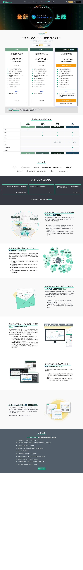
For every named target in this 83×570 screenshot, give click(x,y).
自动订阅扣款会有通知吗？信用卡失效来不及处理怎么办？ (31, 456)
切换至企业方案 (41, 34)
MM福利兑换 (16, 110)
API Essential (48, 437)
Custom (53, 437)
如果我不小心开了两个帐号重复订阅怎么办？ (28, 459)
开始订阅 (16, 65)
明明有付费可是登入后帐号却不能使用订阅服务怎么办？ (31, 461)
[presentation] (0, 190)
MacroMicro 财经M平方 (7, 2)
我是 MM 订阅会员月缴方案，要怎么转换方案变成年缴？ (31, 448)
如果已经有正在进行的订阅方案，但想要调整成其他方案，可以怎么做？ (34, 442)
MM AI (10, 109)
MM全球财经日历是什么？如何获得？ (26, 445)
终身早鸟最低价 (66, 65)
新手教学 (50, 199)
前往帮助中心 (41, 468)
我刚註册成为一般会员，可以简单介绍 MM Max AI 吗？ (31, 440)
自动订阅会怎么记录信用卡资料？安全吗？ (28, 464)
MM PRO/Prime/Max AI (32, 437)
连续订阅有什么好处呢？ (23, 451)
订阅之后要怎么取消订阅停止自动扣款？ (27, 453)
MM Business (41, 437)
